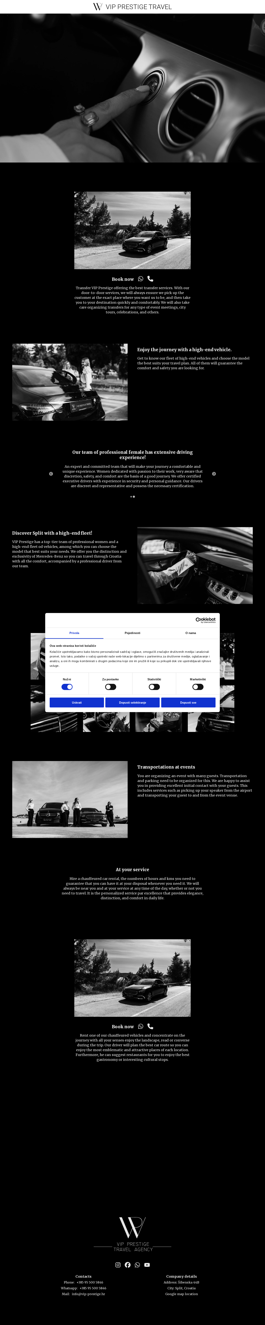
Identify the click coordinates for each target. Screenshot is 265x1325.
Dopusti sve (188, 702)
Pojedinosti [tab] (132, 633)
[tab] (131, 496)
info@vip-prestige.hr (88, 1294)
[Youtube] (147, 1265)
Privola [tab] (74, 633)
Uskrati (77, 702)
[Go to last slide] (51, 474)
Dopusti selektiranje (132, 702)
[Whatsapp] (141, 279)
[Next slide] (214, 474)
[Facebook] (128, 1265)
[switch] (110, 687)
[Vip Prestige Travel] (132, 1234)
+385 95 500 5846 (89, 1282)
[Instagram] (118, 1265)
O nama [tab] (190, 633)
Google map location (181, 1294)
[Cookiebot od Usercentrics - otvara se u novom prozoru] (199, 620)
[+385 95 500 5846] (150, 279)
